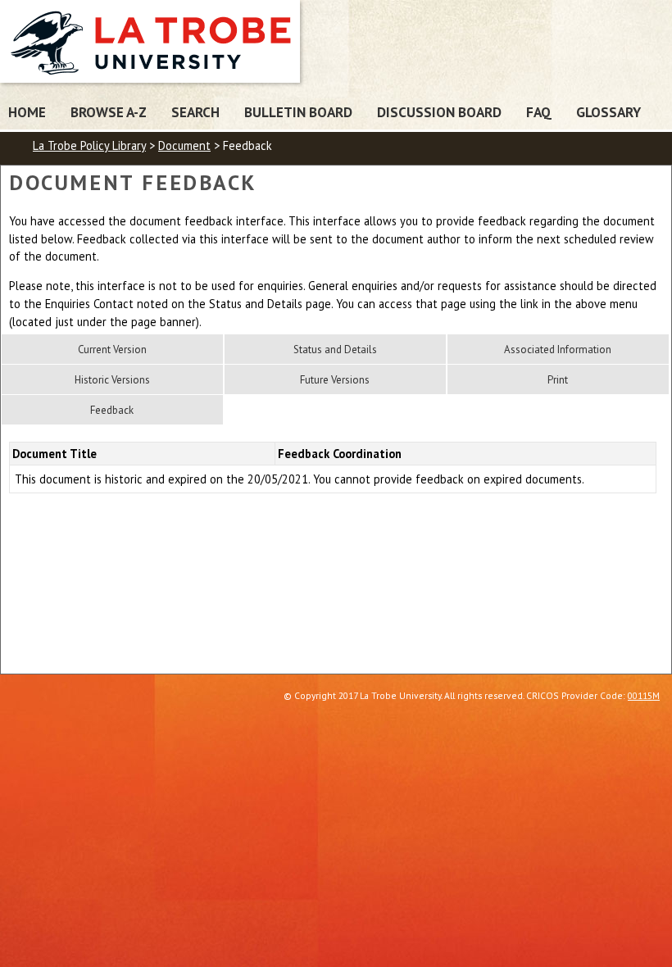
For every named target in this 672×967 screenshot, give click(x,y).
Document (184, 145)
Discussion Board (439, 111)
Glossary (608, 111)
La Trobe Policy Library (89, 145)
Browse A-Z (108, 111)
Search (195, 111)
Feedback (112, 410)
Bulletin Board (298, 111)
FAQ (539, 111)
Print (557, 380)
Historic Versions (112, 380)
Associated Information (557, 349)
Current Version (112, 349)
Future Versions (335, 380)
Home (27, 111)
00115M (644, 695)
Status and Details (335, 349)
